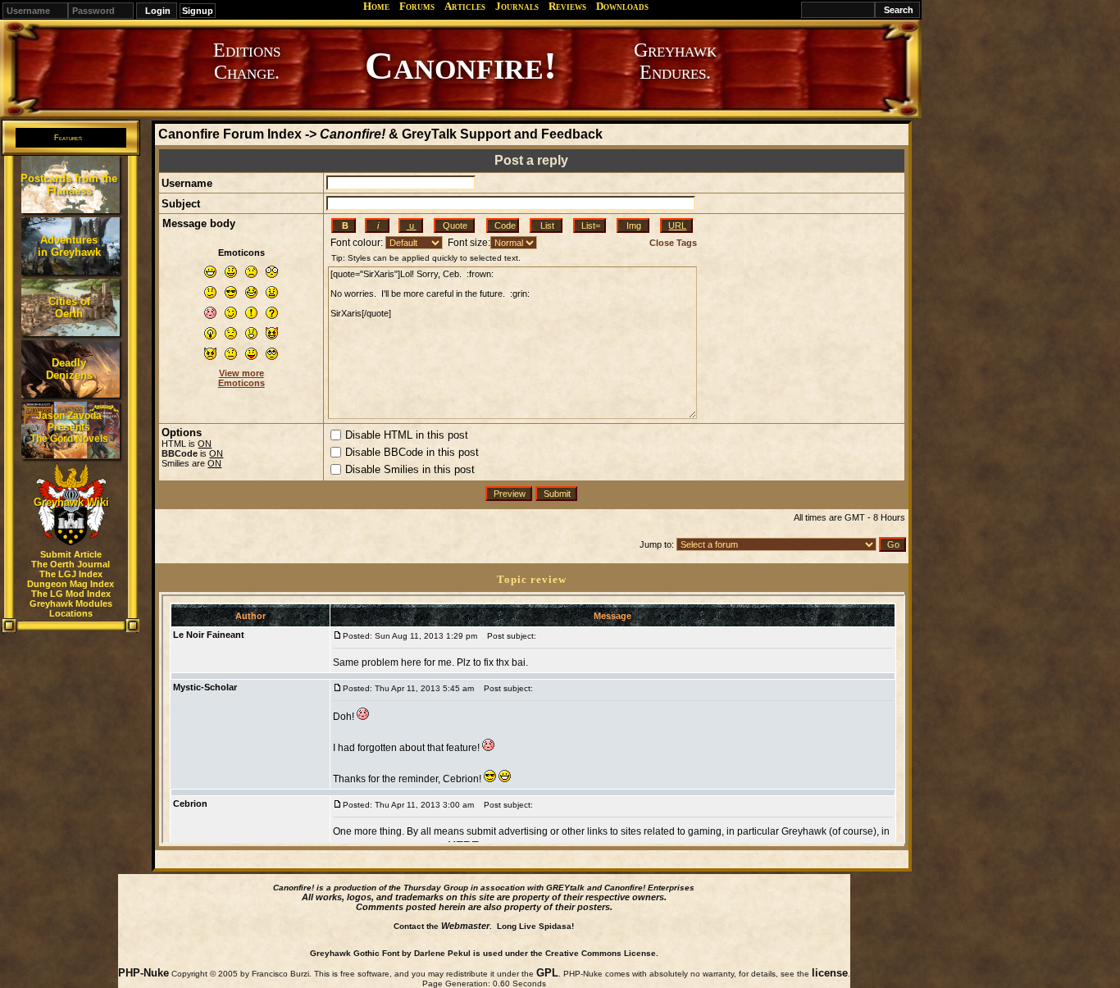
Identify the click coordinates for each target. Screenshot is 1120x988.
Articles (464, 6)
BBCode (180, 453)
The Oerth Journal (70, 564)
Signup (197, 11)
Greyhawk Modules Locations (71, 608)
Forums (417, 6)
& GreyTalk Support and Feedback (461, 134)
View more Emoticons (241, 378)
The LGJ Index (70, 574)
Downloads (622, 6)
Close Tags (673, 243)
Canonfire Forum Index (230, 134)
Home (376, 6)
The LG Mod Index (71, 594)
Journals (517, 6)
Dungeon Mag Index (70, 584)
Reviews (567, 6)
